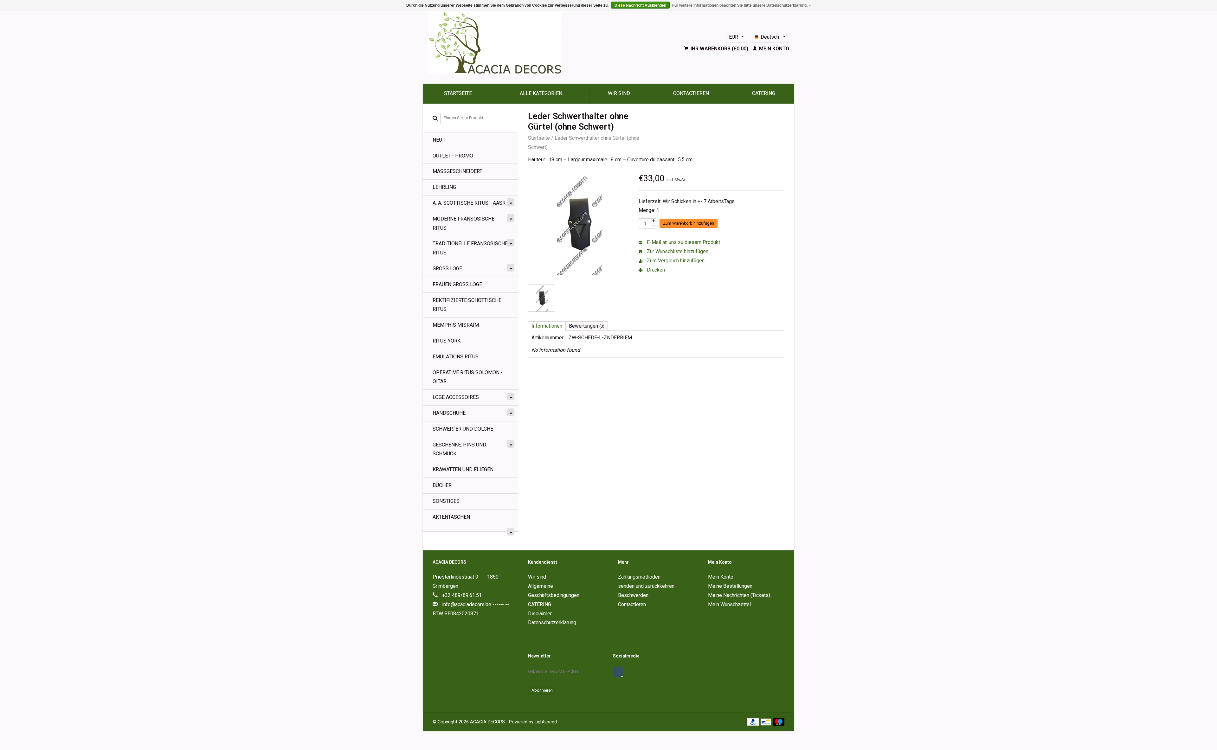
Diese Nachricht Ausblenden (640, 5)
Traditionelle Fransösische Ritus (470, 248)
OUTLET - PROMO (453, 156)
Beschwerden (633, 595)
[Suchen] (435, 118)
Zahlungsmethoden (639, 577)
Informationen (546, 326)
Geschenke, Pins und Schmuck (459, 449)
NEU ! (439, 140)
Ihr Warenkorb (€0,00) (719, 49)
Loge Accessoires (456, 397)
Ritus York (446, 341)
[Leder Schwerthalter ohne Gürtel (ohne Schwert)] (578, 224)
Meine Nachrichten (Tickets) (739, 595)
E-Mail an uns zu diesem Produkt (683, 242)
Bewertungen (586, 326)
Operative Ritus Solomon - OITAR (468, 377)
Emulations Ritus (456, 357)
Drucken (655, 270)
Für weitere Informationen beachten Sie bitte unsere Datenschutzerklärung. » (741, 5)
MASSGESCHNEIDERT (457, 171)
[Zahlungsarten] (753, 722)
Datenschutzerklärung (552, 622)
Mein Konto (773, 49)
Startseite (458, 93)
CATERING (763, 93)
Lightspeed (546, 722)
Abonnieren (542, 690)
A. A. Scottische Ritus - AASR (469, 203)
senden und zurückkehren (646, 586)
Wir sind (619, 93)
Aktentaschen (451, 517)
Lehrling (444, 187)
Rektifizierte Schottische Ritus (467, 304)
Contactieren (691, 93)
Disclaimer (540, 614)
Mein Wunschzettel (729, 604)
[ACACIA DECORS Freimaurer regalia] (529, 42)
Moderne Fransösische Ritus (463, 223)
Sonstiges (446, 501)
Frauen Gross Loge (457, 284)
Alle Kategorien (541, 93)
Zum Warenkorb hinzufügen (688, 223)
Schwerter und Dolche (463, 429)
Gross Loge (447, 269)
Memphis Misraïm (456, 325)
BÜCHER (442, 485)
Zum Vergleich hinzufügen (675, 261)
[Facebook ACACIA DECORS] (618, 672)
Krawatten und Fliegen (463, 469)
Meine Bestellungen (730, 586)
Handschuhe (449, 413)
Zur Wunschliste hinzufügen (677, 251)
